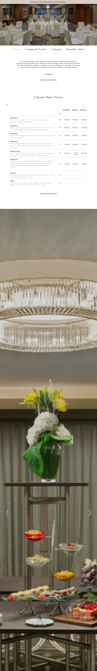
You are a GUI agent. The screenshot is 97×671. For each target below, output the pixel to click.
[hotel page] (48, 7)
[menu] (3, 7)
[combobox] (11, 7)
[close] (66, 2)
